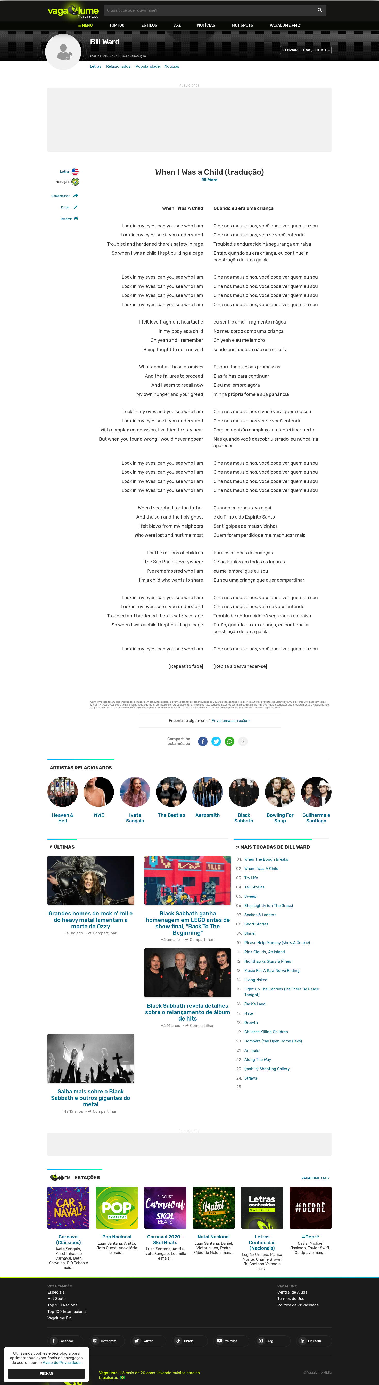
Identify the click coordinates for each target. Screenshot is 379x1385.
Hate (248, 1013)
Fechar (46, 1373)
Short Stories (256, 924)
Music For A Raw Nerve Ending (272, 970)
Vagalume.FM (283, 25)
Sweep (250, 896)
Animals (251, 1050)
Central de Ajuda (292, 1292)
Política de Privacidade (298, 1305)
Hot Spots (242, 25)
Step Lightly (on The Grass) (268, 905)
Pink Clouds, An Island (264, 952)
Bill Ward (104, 41)
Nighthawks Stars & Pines (267, 961)
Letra (64, 171)
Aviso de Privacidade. (62, 1362)
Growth (251, 1022)
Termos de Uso (290, 1298)
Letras (95, 66)
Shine (249, 933)
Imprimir (66, 219)
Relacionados (118, 66)
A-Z (177, 25)
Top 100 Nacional (62, 1305)
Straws (250, 1078)
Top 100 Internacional (67, 1311)
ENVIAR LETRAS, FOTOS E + (307, 50)
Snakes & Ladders (260, 915)
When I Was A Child (261, 868)
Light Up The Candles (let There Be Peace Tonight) (281, 992)
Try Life (251, 878)
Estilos (149, 25)
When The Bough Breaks (266, 859)
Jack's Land (255, 1004)
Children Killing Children (266, 1032)
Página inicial (99, 56)
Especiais (55, 1292)
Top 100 (117, 25)
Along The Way (257, 1059)
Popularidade (148, 66)
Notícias (206, 25)
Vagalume (73, 10)
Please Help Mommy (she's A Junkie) (277, 942)
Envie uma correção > (231, 720)
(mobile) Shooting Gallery (267, 1069)
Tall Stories (254, 887)
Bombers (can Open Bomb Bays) (273, 1041)
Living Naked (255, 980)
